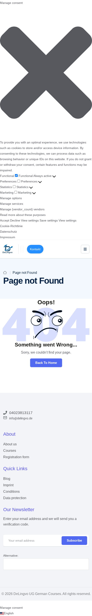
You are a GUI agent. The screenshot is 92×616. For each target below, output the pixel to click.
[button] (46, 73)
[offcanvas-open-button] (85, 249)
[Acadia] (8, 248)
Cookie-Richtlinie (11, 226)
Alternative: (10, 555)
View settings (30, 220)
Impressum (7, 237)
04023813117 (21, 413)
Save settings (49, 220)
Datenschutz (8, 231)
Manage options (11, 198)
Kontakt (35, 249)
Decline (15, 220)
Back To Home (46, 362)
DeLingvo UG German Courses (37, 594)
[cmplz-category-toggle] (54, 176)
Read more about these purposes (23, 215)
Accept (4, 220)
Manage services (11, 203)
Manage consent (11, 607)
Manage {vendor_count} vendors (22, 209)
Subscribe (74, 540)
